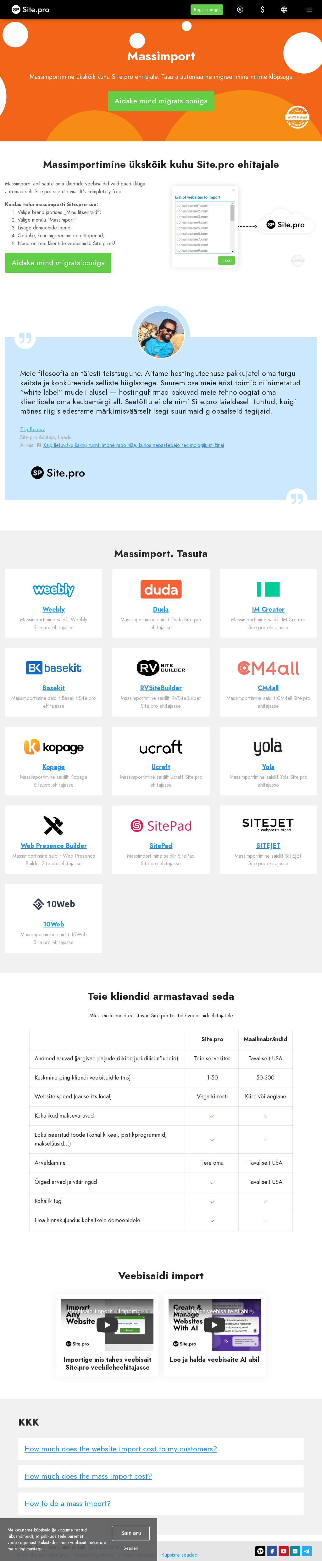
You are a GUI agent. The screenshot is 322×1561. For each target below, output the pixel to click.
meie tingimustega (25, 1549)
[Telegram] (307, 1551)
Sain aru (131, 1533)
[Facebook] (272, 1551)
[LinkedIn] (295, 1551)
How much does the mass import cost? (88, 1475)
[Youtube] (284, 1551)
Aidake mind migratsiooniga (161, 100)
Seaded (131, 1548)
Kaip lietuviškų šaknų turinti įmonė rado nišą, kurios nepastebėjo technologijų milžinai (133, 445)
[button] (207, 9)
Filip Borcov (32, 429)
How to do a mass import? (68, 1503)
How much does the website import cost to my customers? (121, 1448)
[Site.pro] (260, 1551)
